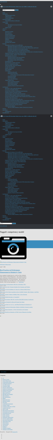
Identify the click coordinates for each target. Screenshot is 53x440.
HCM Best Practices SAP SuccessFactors (16, 57)
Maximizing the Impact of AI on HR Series (14, 45)
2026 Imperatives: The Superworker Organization (15, 93)
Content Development (7, 383)
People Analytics (8, 41)
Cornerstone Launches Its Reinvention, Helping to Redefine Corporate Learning (16, 307)
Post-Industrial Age (9, 61)
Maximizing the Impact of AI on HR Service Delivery (19, 50)
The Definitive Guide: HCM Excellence (16, 60)
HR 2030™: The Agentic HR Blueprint (13, 88)
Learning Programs (6, 408)
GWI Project (7, 70)
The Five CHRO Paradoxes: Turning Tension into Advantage (17, 95)
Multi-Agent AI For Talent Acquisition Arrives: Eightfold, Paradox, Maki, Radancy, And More (19, 292)
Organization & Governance (8, 412)
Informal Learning (6, 401)
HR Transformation (6, 397)
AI (3, 378)
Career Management (7, 380)
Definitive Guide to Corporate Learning (13, 92)
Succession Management (8, 420)
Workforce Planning (7, 428)
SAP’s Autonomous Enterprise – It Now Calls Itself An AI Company (14, 309)
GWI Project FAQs (12, 77)
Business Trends (6, 379)
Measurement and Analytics (8, 410)
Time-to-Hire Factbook (12, 84)
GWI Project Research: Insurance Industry (13, 104)
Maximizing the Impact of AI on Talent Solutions (18, 49)
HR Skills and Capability (10, 42)
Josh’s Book (5, 110)
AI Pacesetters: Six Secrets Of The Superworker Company (22, 74)
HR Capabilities (8, 69)
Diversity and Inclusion (10, 37)
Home (4, 12)
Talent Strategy (6, 422)
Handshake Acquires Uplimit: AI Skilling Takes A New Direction (13, 294)
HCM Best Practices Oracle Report (15, 58)
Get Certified (3, 371)
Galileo (6, 23)
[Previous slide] (2, 6)
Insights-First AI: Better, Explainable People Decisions (16, 91)
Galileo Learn (8, 27)
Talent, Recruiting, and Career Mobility (13, 65)
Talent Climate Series (9, 80)
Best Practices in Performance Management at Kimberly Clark (11, 271)
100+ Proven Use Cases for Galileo (15, 24)
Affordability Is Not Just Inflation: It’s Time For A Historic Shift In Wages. (15, 289)
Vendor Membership (9, 18)
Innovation (5, 402)
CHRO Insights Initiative (10, 106)
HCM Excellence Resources (11, 55)
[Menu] (0, 4)
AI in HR (10, 26)
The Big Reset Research (10, 66)
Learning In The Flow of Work (9, 406)
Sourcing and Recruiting (10, 35)
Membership (5, 14)
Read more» (21, 282)
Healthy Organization (9, 68)
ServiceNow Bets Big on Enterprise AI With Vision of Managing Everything (15, 312)
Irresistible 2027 (6, 112)
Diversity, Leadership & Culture (11, 64)
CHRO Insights (8, 16)
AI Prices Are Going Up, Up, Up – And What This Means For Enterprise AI (15, 304)
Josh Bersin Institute (7, 19)
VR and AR (5, 425)
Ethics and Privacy (6, 393)
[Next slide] (51, 6)
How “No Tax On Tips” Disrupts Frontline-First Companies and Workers (15, 287)
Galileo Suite (5, 22)
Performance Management (5, 264)
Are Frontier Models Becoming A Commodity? (9, 297)
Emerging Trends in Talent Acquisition (16, 85)
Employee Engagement (7, 390)
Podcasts (4, 108)
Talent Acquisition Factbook (13, 81)
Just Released (5, 87)
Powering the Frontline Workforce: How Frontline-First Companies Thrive (20, 96)
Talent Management (7, 421)
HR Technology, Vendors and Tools (12, 62)
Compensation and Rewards (8, 382)
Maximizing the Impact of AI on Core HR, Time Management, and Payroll (23, 47)
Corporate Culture (6, 386)
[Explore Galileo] (22, 370)
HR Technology (8, 32)
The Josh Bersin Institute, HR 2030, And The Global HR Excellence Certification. (17, 299)
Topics (4, 30)
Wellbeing (7, 39)
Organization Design (7, 413)
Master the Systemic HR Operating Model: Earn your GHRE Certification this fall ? (18, 6)
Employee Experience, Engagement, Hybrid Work (15, 53)
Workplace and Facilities (8, 429)
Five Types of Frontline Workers (11, 89)
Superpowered (8, 111)
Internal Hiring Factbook (13, 83)
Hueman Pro (14, 432)
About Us (5, 28)
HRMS (4, 398)
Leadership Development (8, 403)
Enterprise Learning (9, 31)
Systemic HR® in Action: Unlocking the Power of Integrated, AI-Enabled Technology (25, 51)
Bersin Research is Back (10, 15)
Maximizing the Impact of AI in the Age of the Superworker (20, 46)
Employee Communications (8, 389)
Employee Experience (9, 38)
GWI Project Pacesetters (13, 73)
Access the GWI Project (13, 78)
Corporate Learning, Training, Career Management (15, 54)
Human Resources (9, 34)
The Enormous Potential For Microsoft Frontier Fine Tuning (12, 302)
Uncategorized (6, 424)
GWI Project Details (12, 76)
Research (4, 43)
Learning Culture (6, 405)
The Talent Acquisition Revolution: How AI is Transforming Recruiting (19, 100)
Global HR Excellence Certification (12, 20)
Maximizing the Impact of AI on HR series (14, 99)
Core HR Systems (6, 385)
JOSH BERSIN (3, 1)
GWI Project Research (12, 72)
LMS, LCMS (5, 409)
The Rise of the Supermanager (11, 97)
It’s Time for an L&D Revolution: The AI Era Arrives (16, 103)
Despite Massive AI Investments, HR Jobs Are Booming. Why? (13, 284)
